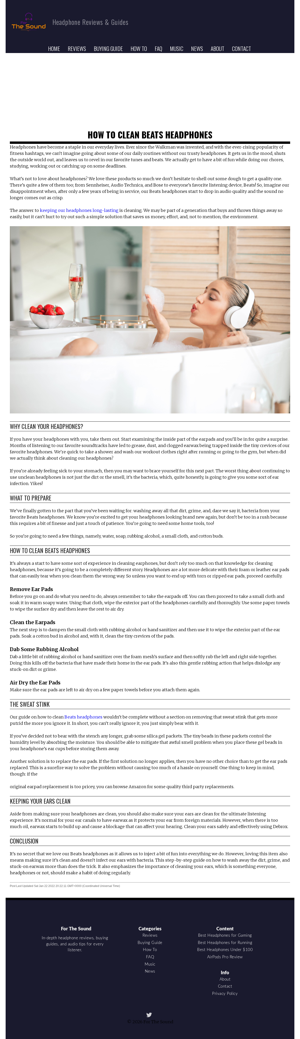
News (197, 48)
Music (176, 48)
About (217, 48)
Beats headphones (83, 717)
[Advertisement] (150, 88)
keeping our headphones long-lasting (79, 210)
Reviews (77, 48)
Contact (241, 48)
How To (139, 48)
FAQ (158, 48)
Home (54, 48)
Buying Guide (108, 48)
